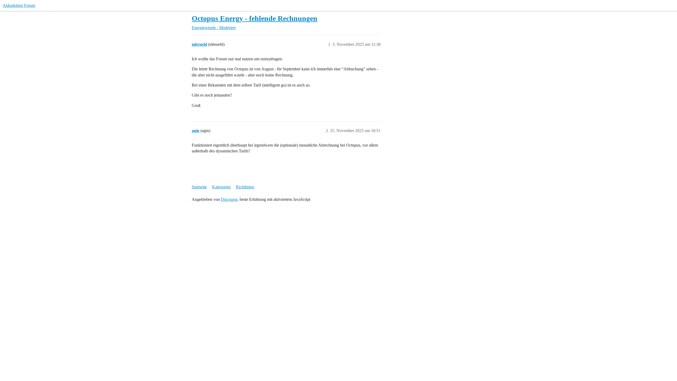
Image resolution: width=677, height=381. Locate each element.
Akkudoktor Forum (19, 5)
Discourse (229, 199)
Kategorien (221, 187)
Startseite (199, 187)
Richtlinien (245, 187)
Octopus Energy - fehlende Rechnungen (254, 18)
